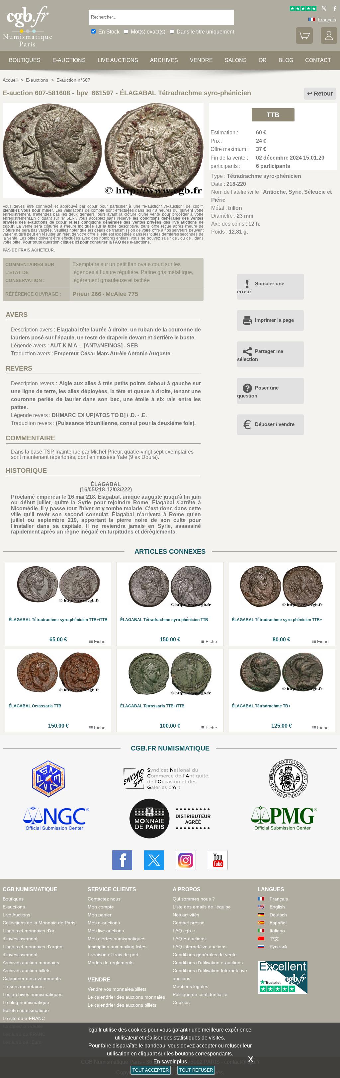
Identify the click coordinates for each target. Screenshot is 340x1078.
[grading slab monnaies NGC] (56, 819)
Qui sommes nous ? (194, 898)
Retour (323, 93)
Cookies (181, 1002)
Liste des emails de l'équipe (202, 906)
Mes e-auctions (104, 922)
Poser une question (258, 391)
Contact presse (189, 922)
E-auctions (69, 60)
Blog (286, 60)
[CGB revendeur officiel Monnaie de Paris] (170, 819)
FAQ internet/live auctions (199, 946)
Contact (318, 60)
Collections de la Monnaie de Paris (39, 922)
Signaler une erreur (260, 287)
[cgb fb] (333, 9)
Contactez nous (104, 898)
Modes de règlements (110, 962)
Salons (236, 60)
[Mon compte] (329, 42)
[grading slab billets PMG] (284, 819)
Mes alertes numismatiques (116, 938)
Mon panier (100, 914)
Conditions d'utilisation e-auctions (208, 962)
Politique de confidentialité (200, 994)
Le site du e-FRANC (24, 1018)
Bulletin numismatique (26, 1010)
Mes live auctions (106, 930)
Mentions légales (190, 986)
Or (263, 60)
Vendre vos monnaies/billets (117, 989)
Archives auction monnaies (31, 962)
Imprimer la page (274, 320)
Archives (164, 60)
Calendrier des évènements (32, 978)
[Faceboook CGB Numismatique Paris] (122, 860)
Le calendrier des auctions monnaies (126, 997)
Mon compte (101, 906)
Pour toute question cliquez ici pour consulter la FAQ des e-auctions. (87, 242)
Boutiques (25, 60)
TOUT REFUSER (196, 1070)
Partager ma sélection (260, 355)
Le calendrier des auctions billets (122, 1005)
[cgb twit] (323, 9)
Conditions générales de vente (205, 954)
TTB (273, 114)
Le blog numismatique (26, 1002)
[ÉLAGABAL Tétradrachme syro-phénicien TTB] (103, 196)
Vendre (201, 60)
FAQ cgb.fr (184, 930)
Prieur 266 (86, 294)
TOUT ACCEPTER (150, 1070)
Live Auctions (16, 914)
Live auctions (118, 60)
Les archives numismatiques (32, 994)
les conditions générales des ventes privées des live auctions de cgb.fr (103, 224)
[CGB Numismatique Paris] (27, 48)
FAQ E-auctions (189, 938)
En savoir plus (170, 1061)
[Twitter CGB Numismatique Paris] (154, 860)
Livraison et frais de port (113, 954)
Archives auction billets (26, 970)
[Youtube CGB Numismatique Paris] (218, 860)
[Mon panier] (304, 42)
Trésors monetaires (23, 986)
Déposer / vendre (275, 424)
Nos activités (186, 914)
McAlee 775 (122, 294)
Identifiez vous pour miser (28, 210)
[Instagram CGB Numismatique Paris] (186, 860)
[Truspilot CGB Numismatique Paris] (303, 9)
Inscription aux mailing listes (117, 946)
